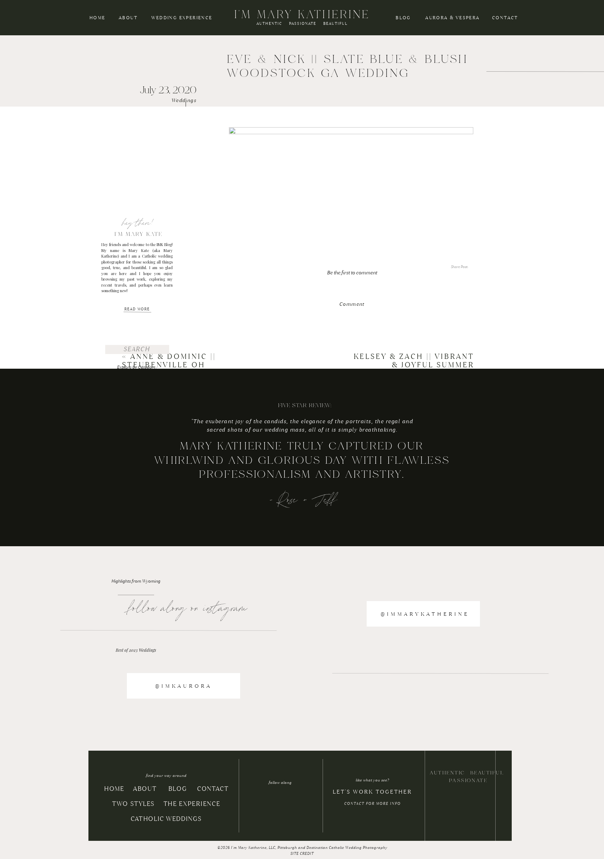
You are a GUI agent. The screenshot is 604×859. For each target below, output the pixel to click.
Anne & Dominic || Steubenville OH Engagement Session (173, 364)
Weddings (184, 100)
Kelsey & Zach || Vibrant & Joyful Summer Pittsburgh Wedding (414, 364)
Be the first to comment (352, 272)
